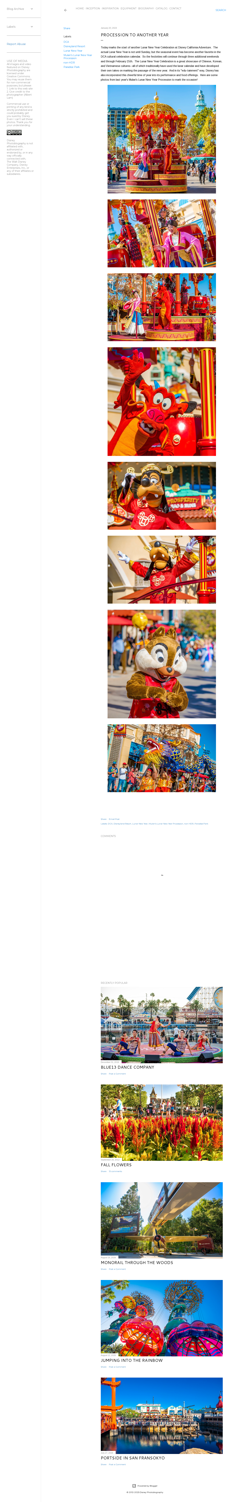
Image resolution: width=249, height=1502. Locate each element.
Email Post (114, 819)
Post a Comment (117, 1073)
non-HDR (69, 62)
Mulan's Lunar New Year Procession (166, 823)
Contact (175, 8)
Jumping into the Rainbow (132, 1360)
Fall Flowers (116, 1165)
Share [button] (67, 28)
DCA (66, 41)
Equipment (128, 8)
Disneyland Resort (74, 46)
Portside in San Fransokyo (133, 1458)
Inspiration (110, 8)
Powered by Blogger (148, 1486)
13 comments (115, 1171)
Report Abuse (16, 44)
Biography (146, 8)
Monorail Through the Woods (137, 1262)
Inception (93, 8)
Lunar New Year (73, 50)
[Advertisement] (162, 949)
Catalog (162, 8)
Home (80, 8)
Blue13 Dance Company (127, 1067)
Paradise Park (72, 67)
